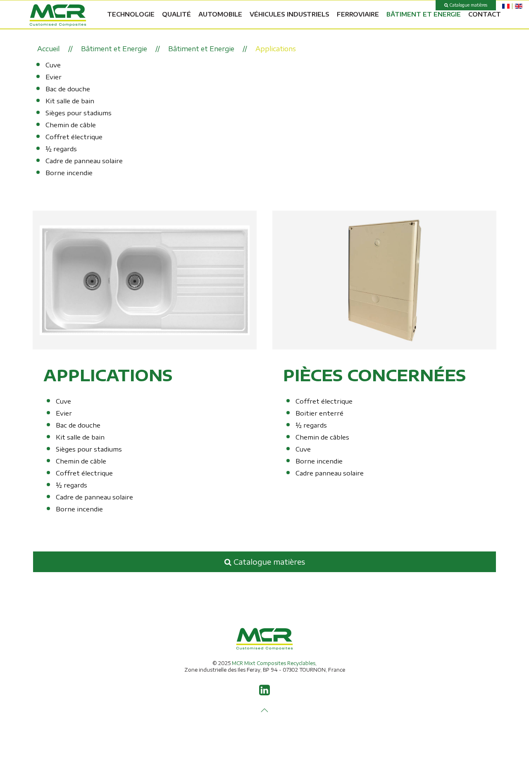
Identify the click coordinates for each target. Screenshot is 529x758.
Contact (484, 14)
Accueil (48, 49)
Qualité (176, 14)
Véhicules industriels (289, 14)
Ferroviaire (358, 14)
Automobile (220, 14)
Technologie (131, 14)
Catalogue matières (467, 4)
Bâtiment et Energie (423, 14)
